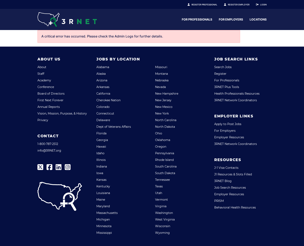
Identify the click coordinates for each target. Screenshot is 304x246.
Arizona (101, 80)
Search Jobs (223, 67)
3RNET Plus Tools (226, 87)
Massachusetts (107, 213)
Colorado (103, 107)
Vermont (161, 199)
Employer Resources (229, 137)
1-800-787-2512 (47, 144)
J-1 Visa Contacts (226, 168)
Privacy (42, 120)
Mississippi (104, 233)
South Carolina (166, 166)
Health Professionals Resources (237, 93)
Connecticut (105, 113)
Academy (44, 80)
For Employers (231, 19)
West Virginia (165, 219)
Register (220, 74)
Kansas (101, 180)
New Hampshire (166, 93)
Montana (161, 74)
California (103, 93)
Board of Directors (51, 93)
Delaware (103, 120)
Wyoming (162, 233)
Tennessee (162, 180)
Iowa (99, 173)
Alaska (101, 74)
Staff (40, 74)
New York (162, 113)
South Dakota (165, 173)
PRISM (219, 201)
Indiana (101, 166)
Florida (101, 133)
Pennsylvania (164, 153)
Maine (100, 199)
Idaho (100, 153)
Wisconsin (162, 226)
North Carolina (165, 120)
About (41, 67)
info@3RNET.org (49, 150)
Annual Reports (48, 107)
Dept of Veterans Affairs (113, 127)
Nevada (160, 87)
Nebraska (162, 80)
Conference (45, 87)
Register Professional (204, 4)
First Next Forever (50, 100)
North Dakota (165, 127)
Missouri (161, 67)
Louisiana (103, 193)
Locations (258, 19)
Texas (159, 186)
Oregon (160, 146)
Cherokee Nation (108, 100)
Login (263, 4)
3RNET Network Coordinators (235, 100)
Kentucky (103, 186)
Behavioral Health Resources (235, 207)
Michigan (103, 219)
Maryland (103, 206)
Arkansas (102, 87)
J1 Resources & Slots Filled (233, 174)
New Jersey (163, 100)
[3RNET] (67, 19)
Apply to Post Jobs (227, 124)
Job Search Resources (230, 187)
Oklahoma (162, 140)
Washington (164, 213)
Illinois (101, 160)
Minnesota (103, 226)
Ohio (158, 133)
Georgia (102, 140)
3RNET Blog (223, 181)
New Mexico (163, 107)
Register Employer (238, 4)
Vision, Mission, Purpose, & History (62, 113)
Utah (158, 193)
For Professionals (197, 19)
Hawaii (101, 146)
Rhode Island (164, 160)
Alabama (102, 67)
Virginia (160, 206)
